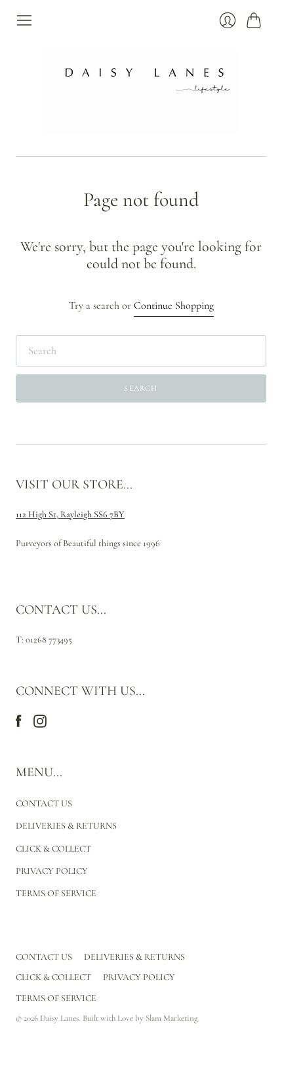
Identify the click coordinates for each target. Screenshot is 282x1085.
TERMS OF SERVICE (56, 893)
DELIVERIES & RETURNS (66, 825)
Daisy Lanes (59, 1018)
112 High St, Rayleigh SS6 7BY (70, 514)
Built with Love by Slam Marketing (140, 1018)
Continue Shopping (174, 305)
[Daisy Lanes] (141, 92)
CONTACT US (44, 803)
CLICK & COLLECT (53, 848)
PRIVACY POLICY (52, 871)
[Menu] (24, 20)
